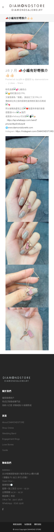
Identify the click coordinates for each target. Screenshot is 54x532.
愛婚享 (28, 79)
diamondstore (41, 79)
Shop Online (8, 428)
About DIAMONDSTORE (13, 422)
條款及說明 (17, 524)
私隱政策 (27, 524)
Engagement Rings (11, 439)
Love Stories (8, 444)
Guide (5, 450)
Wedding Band (9, 433)
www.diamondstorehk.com (20, 127)
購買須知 (37, 524)
